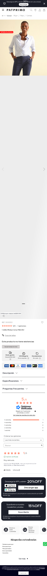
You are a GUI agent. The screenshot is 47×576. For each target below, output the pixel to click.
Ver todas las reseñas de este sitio (24, 415)
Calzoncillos (5, 553)
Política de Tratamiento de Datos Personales (11, 568)
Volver (9, 15)
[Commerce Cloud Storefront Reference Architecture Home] (16, 10)
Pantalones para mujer (7, 544)
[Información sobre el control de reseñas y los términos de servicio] (35, 411)
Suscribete (23, 512)
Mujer (16, 16)
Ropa (22, 16)
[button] (35, 10)
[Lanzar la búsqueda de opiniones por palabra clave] (42, 445)
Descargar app (31, 487)
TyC (9, 518)
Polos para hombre (6, 548)
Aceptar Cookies (23, 573)
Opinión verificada (12, 457)
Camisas (29, 16)
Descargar (23, 4)
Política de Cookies (42, 567)
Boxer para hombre (7, 551)
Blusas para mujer (6, 546)
